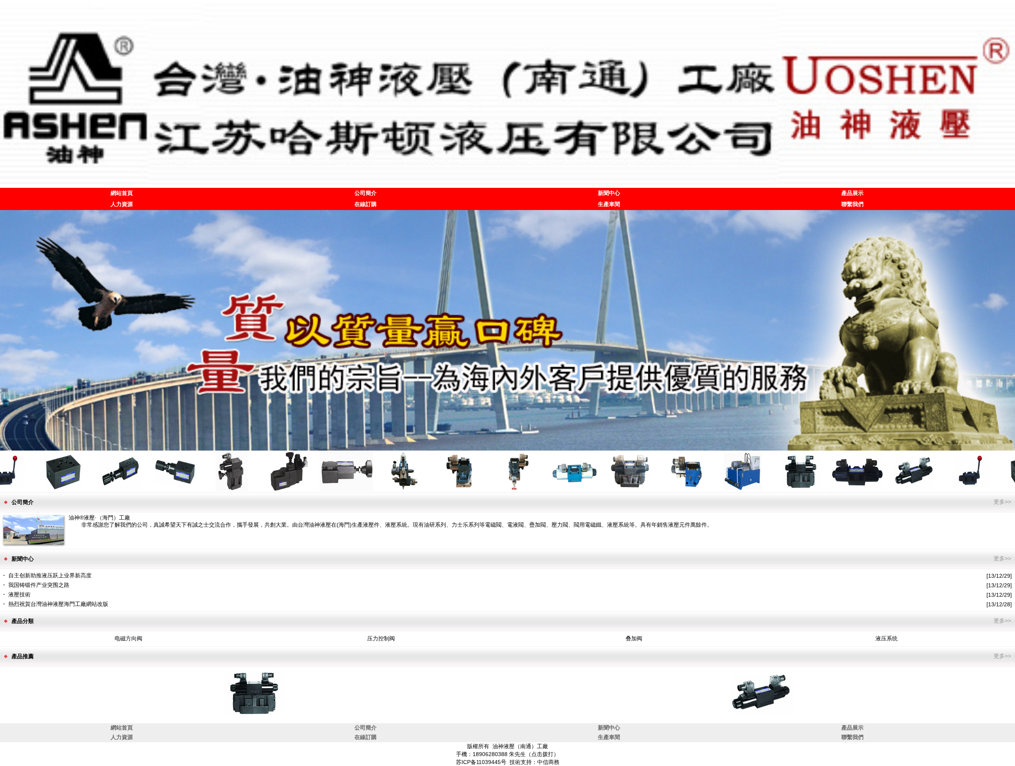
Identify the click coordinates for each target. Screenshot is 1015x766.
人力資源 (122, 204)
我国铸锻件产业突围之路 (38, 585)
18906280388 (490, 754)
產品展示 (852, 193)
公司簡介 (365, 193)
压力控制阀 (381, 638)
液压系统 (886, 638)
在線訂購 (365, 204)
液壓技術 (19, 594)
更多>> (1002, 502)
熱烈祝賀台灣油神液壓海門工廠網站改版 (58, 604)
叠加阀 (634, 638)
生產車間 (609, 204)
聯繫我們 (852, 204)
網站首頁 (122, 193)
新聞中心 (609, 193)
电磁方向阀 (128, 638)
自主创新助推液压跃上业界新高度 (50, 575)
